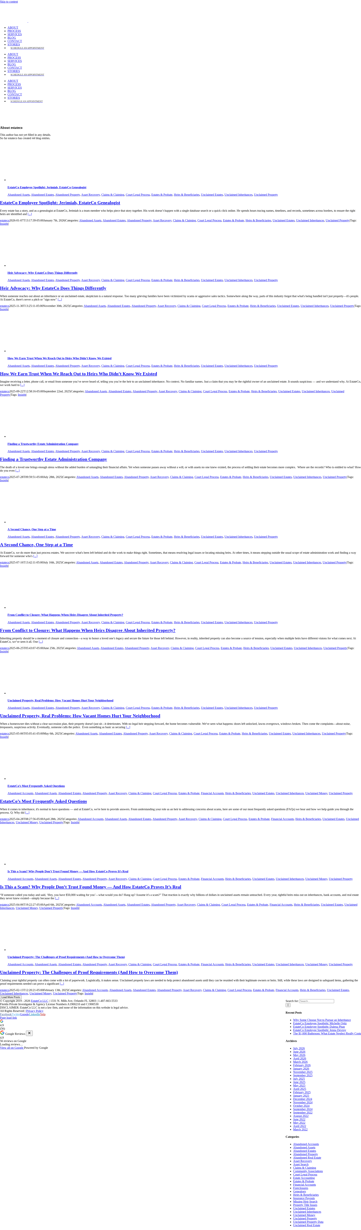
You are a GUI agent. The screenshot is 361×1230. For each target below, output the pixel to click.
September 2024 (302, 1109)
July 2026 (299, 1048)
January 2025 (301, 1095)
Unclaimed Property (266, 194)
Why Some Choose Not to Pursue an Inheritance (322, 1020)
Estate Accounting (304, 1177)
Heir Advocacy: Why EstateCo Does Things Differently (43, 272)
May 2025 (299, 1085)
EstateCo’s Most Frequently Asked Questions (36, 786)
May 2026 (299, 1055)
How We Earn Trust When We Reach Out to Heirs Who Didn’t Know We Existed (59, 358)
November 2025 (302, 1072)
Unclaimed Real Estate (306, 1225)
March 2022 (300, 1129)
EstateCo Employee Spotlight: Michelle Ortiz (320, 1023)
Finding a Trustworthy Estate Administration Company (43, 443)
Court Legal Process (138, 194)
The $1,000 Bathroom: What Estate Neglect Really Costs (327, 1033)
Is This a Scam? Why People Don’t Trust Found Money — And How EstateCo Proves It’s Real (68, 871)
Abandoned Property (67, 194)
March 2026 (300, 1061)
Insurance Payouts (304, 1198)
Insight (4, 223)
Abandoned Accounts (20, 793)
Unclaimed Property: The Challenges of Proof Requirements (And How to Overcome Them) (66, 957)
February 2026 (302, 1065)
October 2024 (301, 1105)
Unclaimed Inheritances (238, 194)
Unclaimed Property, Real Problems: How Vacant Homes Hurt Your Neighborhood (60, 700)
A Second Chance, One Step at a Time (32, 529)
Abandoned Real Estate (307, 1157)
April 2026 (299, 1058)
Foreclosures (300, 1188)
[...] (30, 214)
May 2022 (299, 1122)
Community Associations (308, 1171)
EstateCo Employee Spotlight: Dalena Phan (319, 1026)
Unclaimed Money (316, 793)
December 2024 (302, 1099)
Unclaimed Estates (212, 194)
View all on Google (12, 1047)
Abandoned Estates (42, 194)
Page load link (8, 1017)
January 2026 (301, 1068)
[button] (180, 1024)
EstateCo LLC (39, 1000)
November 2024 (302, 1102)
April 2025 (299, 1088)
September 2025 (302, 1075)
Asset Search (301, 1164)
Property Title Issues (305, 1205)
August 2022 (301, 1115)
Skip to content (9, 1)
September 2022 (302, 1112)
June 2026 (299, 1051)
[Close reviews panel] (29, 1033)
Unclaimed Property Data (308, 1221)
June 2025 (299, 1082)
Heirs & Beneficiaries (186, 194)
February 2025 (302, 1092)
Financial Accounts (212, 793)
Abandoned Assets (19, 194)
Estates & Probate (161, 194)
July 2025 (299, 1078)
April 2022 (299, 1126)
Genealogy (299, 1191)
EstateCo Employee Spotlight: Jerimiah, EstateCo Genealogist (47, 187)
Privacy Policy (34, 1011)
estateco (4, 220)
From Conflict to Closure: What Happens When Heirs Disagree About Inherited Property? (65, 614)
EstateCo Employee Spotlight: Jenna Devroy (319, 1030)
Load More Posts (11, 997)
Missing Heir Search (305, 1201)
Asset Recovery (90, 194)
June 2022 (299, 1119)
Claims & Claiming (112, 194)
